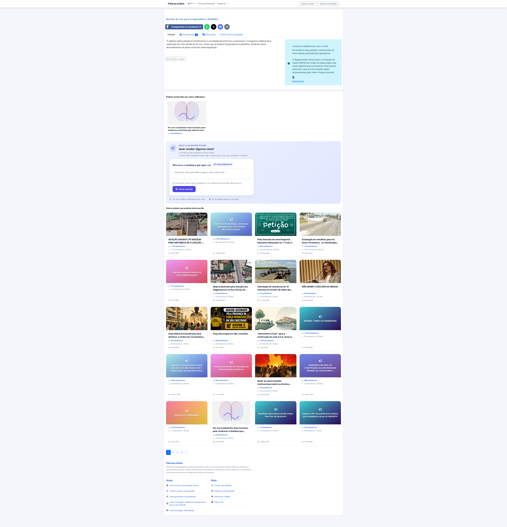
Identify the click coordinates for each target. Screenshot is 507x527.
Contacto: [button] (222, 4)
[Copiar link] (227, 27)
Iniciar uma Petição (328, 4)
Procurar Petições (206, 4)
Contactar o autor (176, 59)
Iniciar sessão (308, 4)
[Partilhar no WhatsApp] (207, 27)
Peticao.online (176, 3)
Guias (169, 480)
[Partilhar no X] (213, 27)
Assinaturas (189, 34)
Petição (171, 34)
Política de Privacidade (231, 34)
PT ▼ (192, 4)
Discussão (210, 34)
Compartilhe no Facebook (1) (186, 26)
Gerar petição (186, 189)
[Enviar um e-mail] (220, 27)
